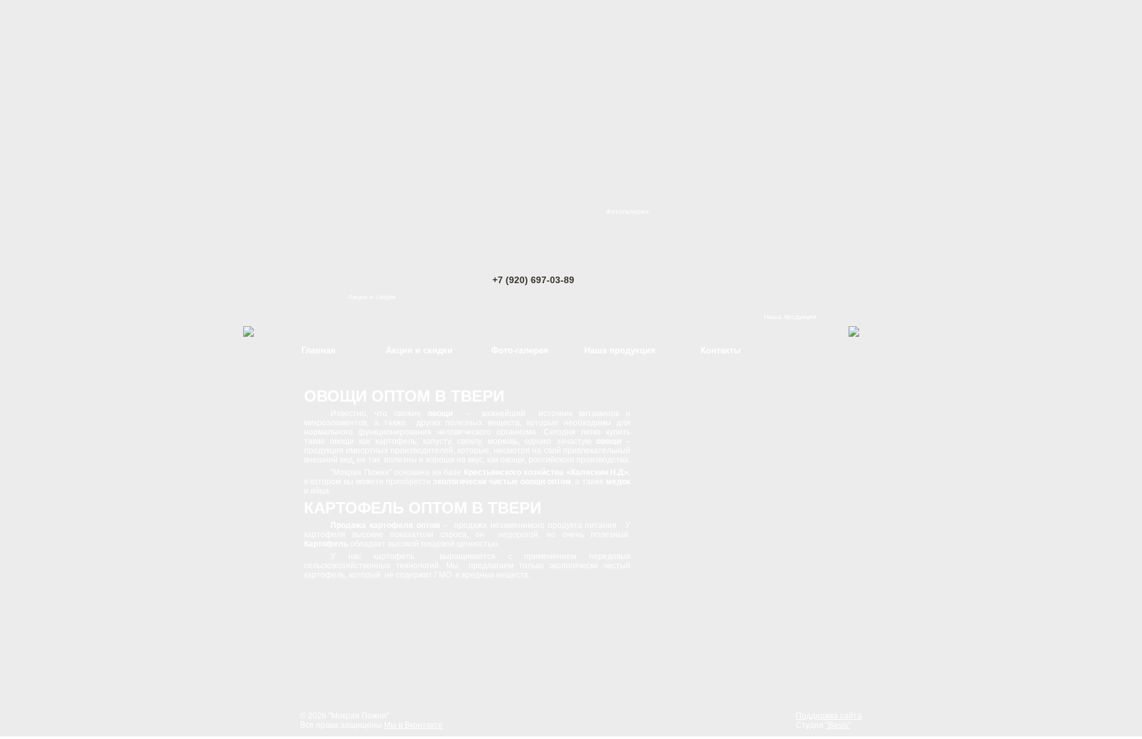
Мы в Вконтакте (413, 725)
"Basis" (838, 725)
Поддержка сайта (829, 715)
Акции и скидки (372, 296)
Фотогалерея (627, 211)
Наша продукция (790, 316)
